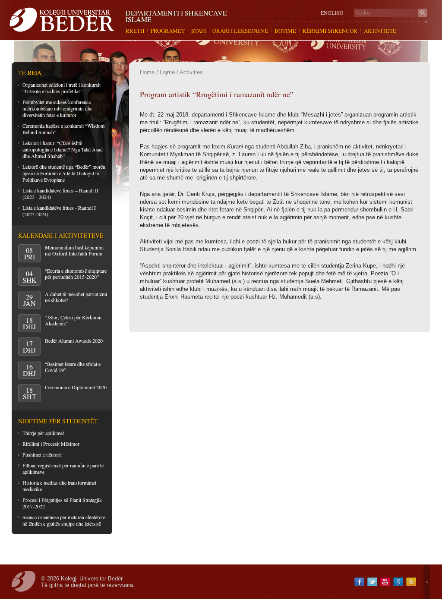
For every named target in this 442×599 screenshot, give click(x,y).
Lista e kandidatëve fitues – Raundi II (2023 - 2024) (60, 193)
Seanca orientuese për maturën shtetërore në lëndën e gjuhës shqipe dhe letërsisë (63, 520)
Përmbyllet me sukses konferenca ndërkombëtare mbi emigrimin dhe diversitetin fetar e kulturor (57, 108)
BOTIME (285, 31)
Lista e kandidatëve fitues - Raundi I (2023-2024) (59, 211)
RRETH (135, 31)
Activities (191, 72)
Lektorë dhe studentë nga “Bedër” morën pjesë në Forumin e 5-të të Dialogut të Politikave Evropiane (63, 173)
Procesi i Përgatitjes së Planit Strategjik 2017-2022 (62, 503)
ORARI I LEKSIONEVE (240, 31)
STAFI (198, 31)
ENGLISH (332, 12)
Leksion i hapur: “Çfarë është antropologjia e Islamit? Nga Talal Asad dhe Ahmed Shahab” (62, 149)
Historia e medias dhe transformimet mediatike (59, 485)
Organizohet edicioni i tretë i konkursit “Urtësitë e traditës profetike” (61, 88)
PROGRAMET (168, 31)
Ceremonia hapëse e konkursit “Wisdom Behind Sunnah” (63, 129)
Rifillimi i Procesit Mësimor (50, 443)
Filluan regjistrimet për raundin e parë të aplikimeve (63, 468)
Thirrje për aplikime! (43, 432)
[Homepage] (64, 20)
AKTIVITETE (380, 31)
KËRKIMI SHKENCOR (330, 31)
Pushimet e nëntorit (42, 454)
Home (147, 72)
